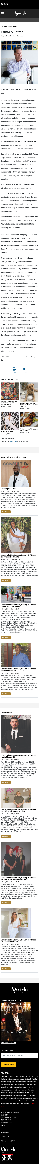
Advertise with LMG (8, 1141)
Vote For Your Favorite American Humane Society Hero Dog (29, 405)
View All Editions (8, 1043)
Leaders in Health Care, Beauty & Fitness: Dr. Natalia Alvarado (18, 941)
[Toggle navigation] (2, 13)
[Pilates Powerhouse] (10, 421)
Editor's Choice (9, 27)
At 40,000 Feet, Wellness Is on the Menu (29, 429)
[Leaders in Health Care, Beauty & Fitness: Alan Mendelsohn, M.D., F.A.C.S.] (16, 655)
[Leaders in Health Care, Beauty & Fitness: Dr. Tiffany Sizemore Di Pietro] (16, 798)
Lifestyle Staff (16, 559)
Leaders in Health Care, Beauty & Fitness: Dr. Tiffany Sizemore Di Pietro (18, 810)
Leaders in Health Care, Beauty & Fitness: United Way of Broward (18, 605)
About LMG (5, 1132)
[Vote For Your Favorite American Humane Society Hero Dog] (29, 392)
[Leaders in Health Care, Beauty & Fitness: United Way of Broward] (16, 595)
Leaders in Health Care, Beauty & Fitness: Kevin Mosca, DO (18, 756)
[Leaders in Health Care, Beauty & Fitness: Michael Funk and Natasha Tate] (16, 859)
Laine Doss (15, 491)
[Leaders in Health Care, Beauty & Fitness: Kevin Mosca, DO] (16, 734)
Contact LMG (5, 1137)
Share (24, 372)
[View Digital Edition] (16, 1021)
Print (14, 372)
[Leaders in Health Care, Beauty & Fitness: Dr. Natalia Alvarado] (16, 923)
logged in (13, 441)
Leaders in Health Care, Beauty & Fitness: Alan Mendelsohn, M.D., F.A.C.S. (18, 670)
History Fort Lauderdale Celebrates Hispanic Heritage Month (9, 403)
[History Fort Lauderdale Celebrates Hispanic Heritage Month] (10, 391)
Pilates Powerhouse (7, 431)
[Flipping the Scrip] (16, 474)
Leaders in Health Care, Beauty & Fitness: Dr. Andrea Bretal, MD (18, 556)
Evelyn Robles (15, 813)
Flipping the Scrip (8, 489)
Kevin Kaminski (17, 36)
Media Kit (4, 1125)
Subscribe (8, 1064)
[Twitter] (7, 4)
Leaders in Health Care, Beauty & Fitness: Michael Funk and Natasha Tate (18, 878)
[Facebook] (2, 4)
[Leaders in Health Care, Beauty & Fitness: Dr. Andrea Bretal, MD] (16, 535)
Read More (5, 512)
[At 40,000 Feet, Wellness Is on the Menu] (29, 420)
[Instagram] (5, 4)
